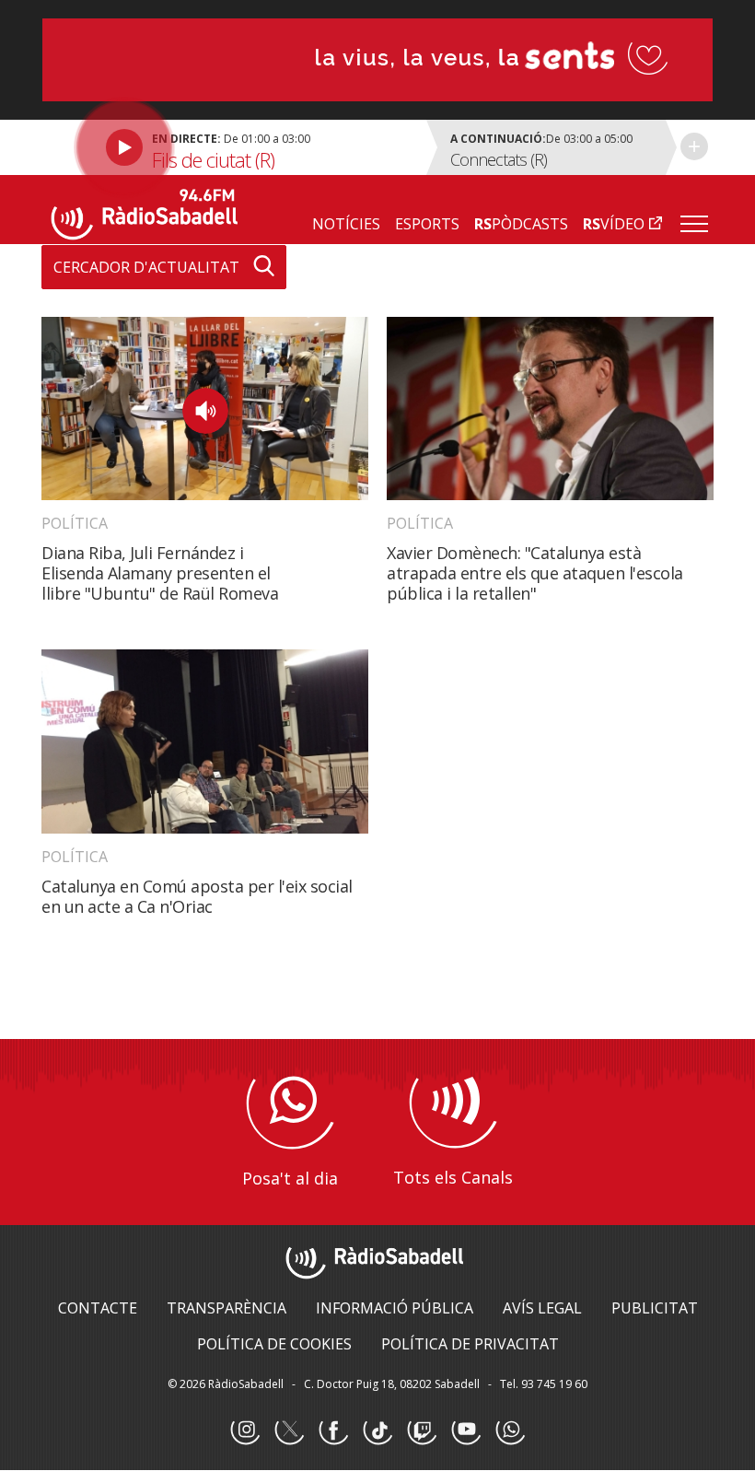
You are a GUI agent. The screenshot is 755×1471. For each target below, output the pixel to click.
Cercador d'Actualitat (146, 267)
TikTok (377, 1430)
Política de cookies (274, 1344)
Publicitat (654, 1308)
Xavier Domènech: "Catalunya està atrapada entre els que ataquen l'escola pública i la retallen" (535, 573)
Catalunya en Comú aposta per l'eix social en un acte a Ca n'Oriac (197, 896)
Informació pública (394, 1308)
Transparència (226, 1308)
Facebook (333, 1430)
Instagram (244, 1430)
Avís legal (542, 1308)
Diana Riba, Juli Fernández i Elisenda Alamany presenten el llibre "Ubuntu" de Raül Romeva (159, 573)
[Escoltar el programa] (232, 147)
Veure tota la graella (694, 146)
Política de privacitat (470, 1344)
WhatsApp (510, 1430)
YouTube (465, 1430)
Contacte (97, 1308)
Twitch (421, 1430)
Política (74, 523)
